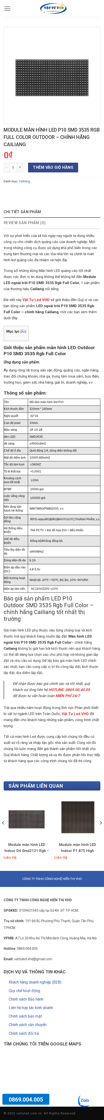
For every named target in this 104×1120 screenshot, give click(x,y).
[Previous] (3, 832)
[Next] (100, 832)
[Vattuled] (53, 8)
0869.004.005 (26, 1099)
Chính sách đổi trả (24, 1033)
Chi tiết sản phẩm (22, 212)
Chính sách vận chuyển (27, 1024)
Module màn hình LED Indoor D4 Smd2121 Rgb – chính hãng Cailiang (26, 848)
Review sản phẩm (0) (24, 222)
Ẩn (23, 331)
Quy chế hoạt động (24, 990)
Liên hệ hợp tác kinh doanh (31, 1007)
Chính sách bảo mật (25, 1016)
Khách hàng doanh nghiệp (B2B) (35, 982)
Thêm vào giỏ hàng (53, 167)
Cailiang (24, 181)
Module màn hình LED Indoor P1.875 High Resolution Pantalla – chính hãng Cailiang (77, 848)
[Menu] (7, 8)
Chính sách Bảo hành (26, 999)
